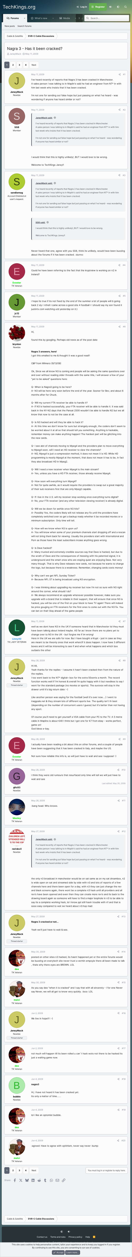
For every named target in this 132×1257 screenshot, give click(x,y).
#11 (123, 800)
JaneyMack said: (44, 117)
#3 (124, 175)
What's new (41, 18)
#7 (124, 621)
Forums (15, 18)
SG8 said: (40, 222)
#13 (123, 916)
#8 (124, 660)
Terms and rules (57, 1237)
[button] (118, 7)
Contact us (42, 1237)
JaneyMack (15, 54)
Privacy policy (75, 1237)
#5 (124, 296)
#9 (124, 739)
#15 (123, 982)
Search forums (24, 26)
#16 (123, 1013)
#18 (123, 1079)
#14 (123, 951)
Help (87, 1237)
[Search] (125, 7)
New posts (10, 26)
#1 (124, 74)
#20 (123, 1140)
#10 (123, 770)
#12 (123, 831)
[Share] (119, 74)
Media (66, 18)
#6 (124, 326)
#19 (123, 1109)
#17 (123, 1048)
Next (34, 65)
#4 (124, 265)
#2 (124, 109)
